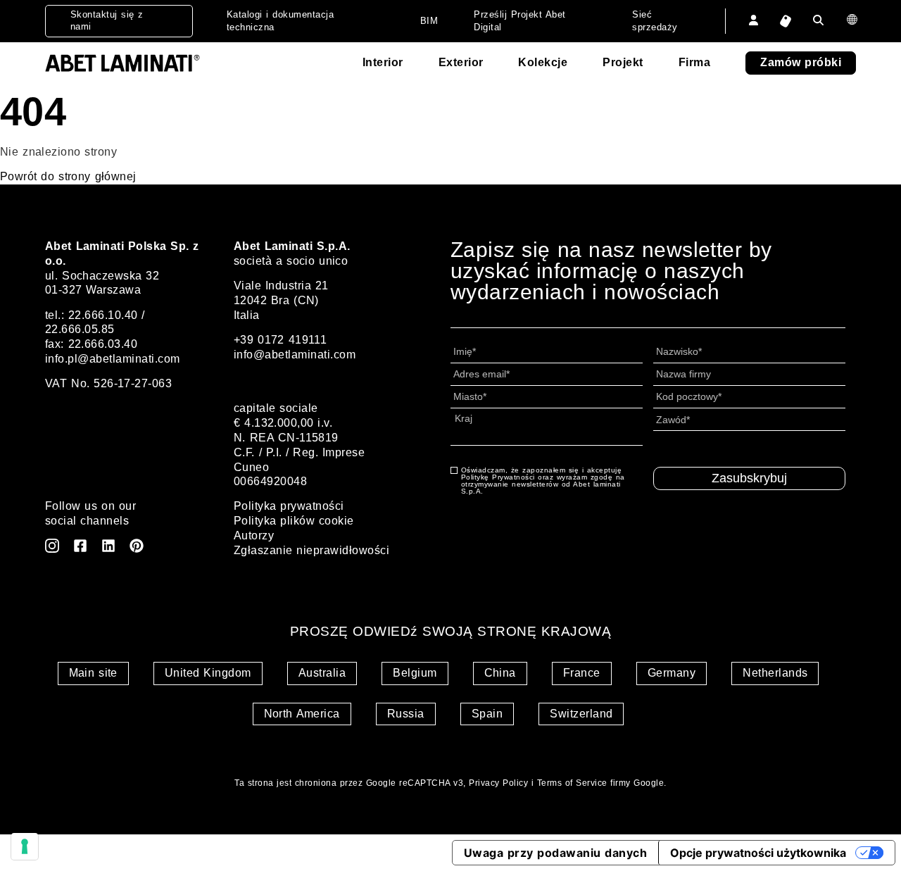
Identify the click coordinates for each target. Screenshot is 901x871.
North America (302, 714)
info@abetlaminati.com (294, 355)
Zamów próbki (800, 62)
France (581, 673)
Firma (694, 62)
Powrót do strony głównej (68, 176)
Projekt (623, 62)
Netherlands (775, 673)
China (500, 673)
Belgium (414, 673)
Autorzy (254, 535)
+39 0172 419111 (280, 340)
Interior (383, 62)
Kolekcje (542, 62)
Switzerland (581, 714)
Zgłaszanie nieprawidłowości (311, 550)
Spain (487, 714)
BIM (429, 20)
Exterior (461, 62)
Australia (322, 673)
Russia (405, 714)
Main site (93, 673)
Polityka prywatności (289, 506)
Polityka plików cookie (294, 521)
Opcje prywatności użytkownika (758, 853)
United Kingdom (208, 673)
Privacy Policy (498, 783)
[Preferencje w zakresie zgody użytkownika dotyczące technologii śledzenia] (24, 846)
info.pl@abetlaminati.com (112, 359)
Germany (671, 673)
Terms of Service (572, 783)
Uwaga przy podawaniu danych (555, 853)
